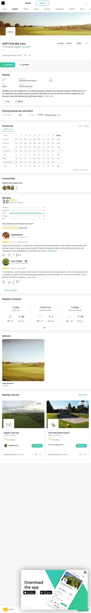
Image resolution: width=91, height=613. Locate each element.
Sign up (42, 3)
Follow (60, 43)
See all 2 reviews (10, 290)
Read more (48, 96)
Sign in (28, 3)
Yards (80, 126)
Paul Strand (16, 261)
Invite (69, 43)
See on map (26, 47)
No (30, 55)
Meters (86, 126)
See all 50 (83, 395)
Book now (37, 446)
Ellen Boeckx (17, 235)
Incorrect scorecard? (80, 170)
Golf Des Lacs (8, 129)
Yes (25, 55)
